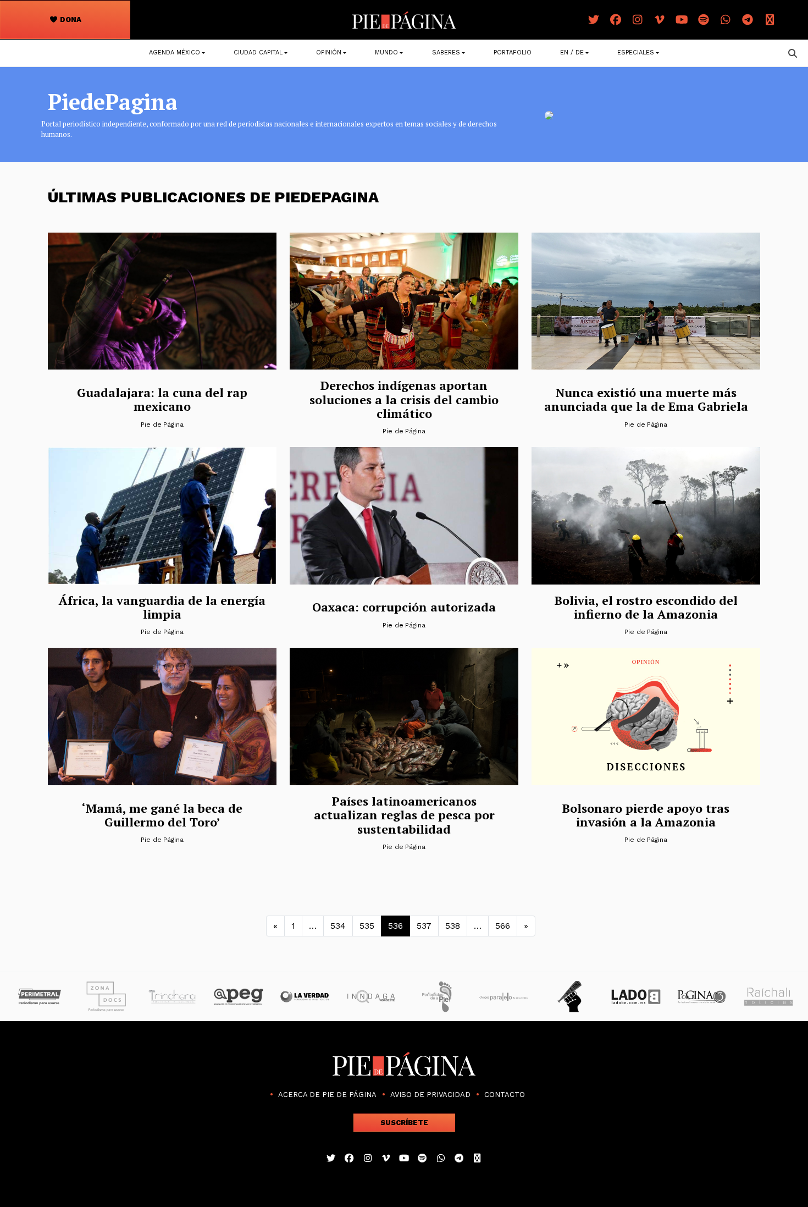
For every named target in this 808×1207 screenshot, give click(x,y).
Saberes (446, 52)
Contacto (504, 1094)
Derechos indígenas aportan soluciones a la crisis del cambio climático (404, 399)
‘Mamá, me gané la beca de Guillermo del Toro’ (162, 815)
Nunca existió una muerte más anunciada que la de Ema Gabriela (646, 399)
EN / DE (572, 52)
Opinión (328, 52)
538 (452, 926)
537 (424, 926)
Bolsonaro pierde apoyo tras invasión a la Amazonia (645, 815)
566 (502, 926)
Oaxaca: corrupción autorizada (404, 607)
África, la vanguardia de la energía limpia (162, 607)
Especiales (635, 52)
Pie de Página (162, 424)
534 (338, 926)
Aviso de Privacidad (430, 1094)
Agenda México (174, 52)
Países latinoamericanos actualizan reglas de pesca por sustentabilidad (404, 815)
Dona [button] (69, 19)
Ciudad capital (258, 52)
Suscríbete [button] (404, 1122)
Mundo (386, 52)
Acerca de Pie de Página (327, 1094)
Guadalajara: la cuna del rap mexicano (162, 399)
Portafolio (513, 52)
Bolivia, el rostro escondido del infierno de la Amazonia (646, 607)
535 (366, 926)
